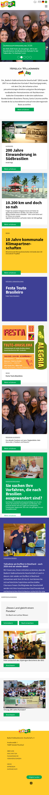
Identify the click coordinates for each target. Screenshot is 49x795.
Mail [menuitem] (40, 2)
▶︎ (47, 30)
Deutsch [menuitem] (43, 2)
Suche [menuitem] (35, 2)
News (9, 764)
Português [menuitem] (46, 2)
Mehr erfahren (23, 109)
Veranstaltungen (14, 758)
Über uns (10, 751)
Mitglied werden (34, 777)
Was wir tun (12, 753)
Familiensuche (12, 756)
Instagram (31, 783)
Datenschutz (12, 769)
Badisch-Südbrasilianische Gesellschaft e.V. (8, 3)
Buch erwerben (27, 623)
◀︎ (3, 30)
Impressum (11, 767)
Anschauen (10, 665)
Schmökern (8, 623)
